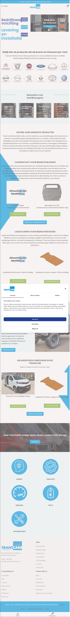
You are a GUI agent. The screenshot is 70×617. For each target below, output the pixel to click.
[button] (64, 289)
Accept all (34, 319)
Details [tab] (56, 295)
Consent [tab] (12, 295)
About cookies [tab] (34, 295)
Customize (34, 324)
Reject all (34, 328)
